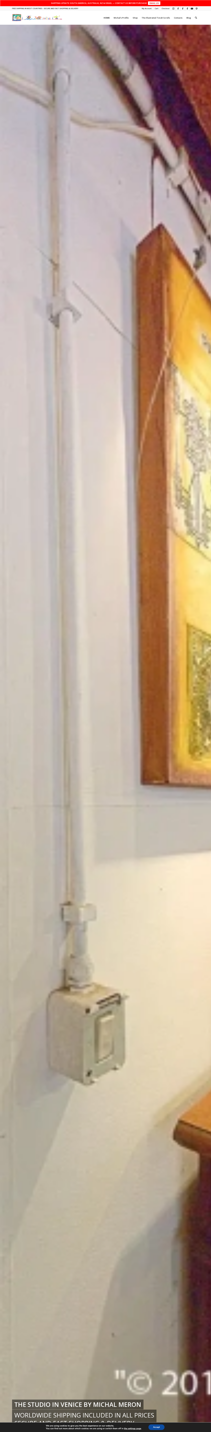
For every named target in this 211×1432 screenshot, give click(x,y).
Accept (156, 1427)
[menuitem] (146, 8)
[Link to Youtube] (192, 8)
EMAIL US (154, 3)
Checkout (165, 8)
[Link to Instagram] (173, 8)
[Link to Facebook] (178, 8)
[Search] (196, 18)
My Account (147, 8)
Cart (156, 8)
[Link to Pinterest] (196, 8)
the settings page (132, 1428)
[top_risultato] (37, 18)
